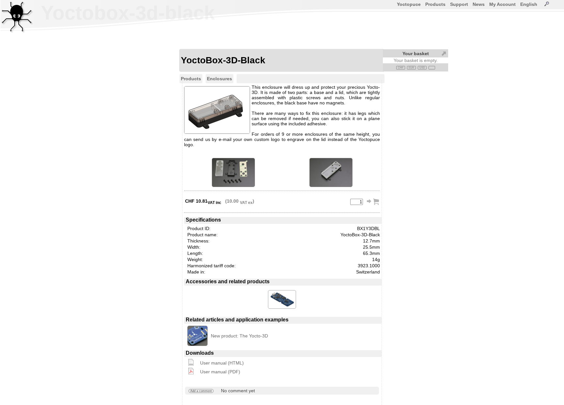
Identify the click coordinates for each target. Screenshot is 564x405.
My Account (502, 4)
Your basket (415, 53)
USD (422, 67)
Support (459, 4)
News (479, 4)
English (528, 4)
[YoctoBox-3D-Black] (233, 172)
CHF (400, 67)
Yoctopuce (409, 4)
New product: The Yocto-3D (239, 335)
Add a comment (201, 391)
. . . (431, 67)
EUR (411, 67)
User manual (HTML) (222, 363)
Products (435, 4)
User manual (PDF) (220, 371)
